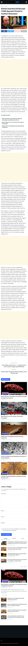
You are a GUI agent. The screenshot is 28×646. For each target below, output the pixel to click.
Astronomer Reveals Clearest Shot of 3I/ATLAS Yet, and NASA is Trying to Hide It (17, 560)
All (21, 566)
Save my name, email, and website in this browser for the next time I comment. (14, 529)
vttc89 (3, 399)
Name (3, 510)
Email (3, 516)
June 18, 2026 (8, 479)
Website (3, 522)
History (5, 6)
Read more (4, 595)
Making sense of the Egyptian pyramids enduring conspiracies (15, 599)
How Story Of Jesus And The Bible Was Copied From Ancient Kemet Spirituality (17, 548)
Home (2, 6)
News (3, 413)
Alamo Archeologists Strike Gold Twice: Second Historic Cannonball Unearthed (15, 616)
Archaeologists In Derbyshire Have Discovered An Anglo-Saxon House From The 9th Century (17, 542)
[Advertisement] (14, 73)
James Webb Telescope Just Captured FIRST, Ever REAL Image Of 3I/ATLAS (16, 554)
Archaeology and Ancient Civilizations (11, 643)
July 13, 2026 (8, 419)
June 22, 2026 (8, 459)
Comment (4, 493)
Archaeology (5, 393)
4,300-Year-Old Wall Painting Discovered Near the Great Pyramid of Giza (16, 610)
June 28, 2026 (8, 439)
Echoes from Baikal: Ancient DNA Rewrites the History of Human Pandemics (17, 605)
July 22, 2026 (8, 399)
